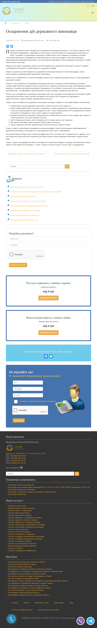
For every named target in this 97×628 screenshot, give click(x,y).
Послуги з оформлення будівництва (22, 550)
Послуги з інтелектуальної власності (22, 543)
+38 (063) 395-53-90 (18, 460)
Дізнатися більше (48, 298)
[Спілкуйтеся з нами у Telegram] (91, 621)
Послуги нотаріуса (15, 548)
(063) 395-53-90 (72, 1)
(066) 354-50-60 (87, 1)
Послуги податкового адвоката (20, 515)
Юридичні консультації (17, 506)
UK (88, 6)
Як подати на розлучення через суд (24, 220)
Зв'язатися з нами (42, 603)
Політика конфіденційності (22, 610)
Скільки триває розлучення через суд (24, 215)
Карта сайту (59, 603)
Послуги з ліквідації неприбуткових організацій (26, 536)
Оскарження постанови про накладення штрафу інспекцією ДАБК (35, 192)
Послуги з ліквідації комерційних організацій (25, 539)
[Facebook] (7, 46)
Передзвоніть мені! (18, 265)
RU (93, 6)
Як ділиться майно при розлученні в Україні (27, 187)
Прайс (26, 603)
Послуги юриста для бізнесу (19, 513)
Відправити (19, 420)
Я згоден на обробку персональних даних (37, 401)
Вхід (71, 603)
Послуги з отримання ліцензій (19, 541)
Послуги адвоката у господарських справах (25, 518)
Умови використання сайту (48, 610)
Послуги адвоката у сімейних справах (22, 520)
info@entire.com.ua (18, 463)
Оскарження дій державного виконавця (25, 210)
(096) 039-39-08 (57, 1)
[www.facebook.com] (21, 467)
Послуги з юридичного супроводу (21, 534)
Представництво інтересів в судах (21, 508)
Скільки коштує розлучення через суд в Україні (28, 201)
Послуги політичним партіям (19, 532)
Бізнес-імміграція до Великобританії (22, 546)
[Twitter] (11, 46)
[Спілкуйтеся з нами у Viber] (81, 621)
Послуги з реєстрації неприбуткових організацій (26, 525)
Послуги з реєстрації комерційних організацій (25, 527)
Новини (16, 40)
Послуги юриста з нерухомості (20, 510)
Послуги (15, 603)
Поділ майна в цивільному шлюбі (23, 196)
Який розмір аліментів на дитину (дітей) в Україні (29, 206)
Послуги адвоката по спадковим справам (24, 522)
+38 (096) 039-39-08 (18, 458)
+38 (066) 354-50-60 (18, 456)
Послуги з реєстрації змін (18, 529)
